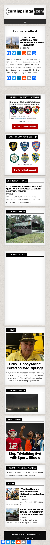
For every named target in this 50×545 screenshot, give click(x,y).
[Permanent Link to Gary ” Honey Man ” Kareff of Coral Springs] (25, 347)
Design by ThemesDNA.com (25, 538)
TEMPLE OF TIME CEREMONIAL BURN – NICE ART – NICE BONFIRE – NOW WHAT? (32, 41)
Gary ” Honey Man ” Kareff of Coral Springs (25, 366)
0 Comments (24, 48)
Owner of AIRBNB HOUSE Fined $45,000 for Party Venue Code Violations (31, 512)
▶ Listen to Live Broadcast (25, 126)
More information (25, 121)
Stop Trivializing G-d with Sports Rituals (25, 455)
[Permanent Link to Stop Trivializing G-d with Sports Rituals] (25, 437)
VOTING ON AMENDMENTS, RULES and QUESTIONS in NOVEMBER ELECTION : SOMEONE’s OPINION (24, 189)
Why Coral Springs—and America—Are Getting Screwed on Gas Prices (32, 493)
